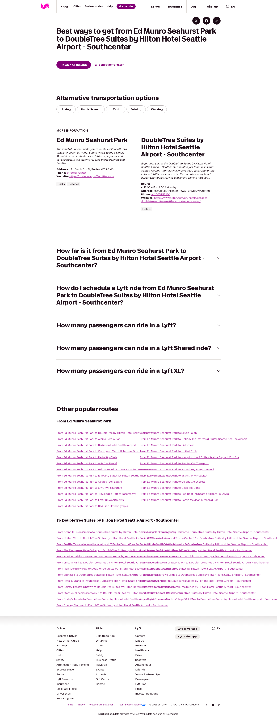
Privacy (81, 704)
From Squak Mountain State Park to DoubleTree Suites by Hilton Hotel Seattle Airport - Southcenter (202, 556)
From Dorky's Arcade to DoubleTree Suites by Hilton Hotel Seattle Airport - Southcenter (111, 599)
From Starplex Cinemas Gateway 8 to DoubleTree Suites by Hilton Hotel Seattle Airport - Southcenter (119, 593)
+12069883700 (76, 173)
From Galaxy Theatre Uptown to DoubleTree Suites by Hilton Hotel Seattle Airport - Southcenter (116, 587)
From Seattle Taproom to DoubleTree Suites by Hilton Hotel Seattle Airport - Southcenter (195, 587)
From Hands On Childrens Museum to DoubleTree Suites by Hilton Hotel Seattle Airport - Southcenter (204, 544)
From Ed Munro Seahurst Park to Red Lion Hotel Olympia (92, 506)
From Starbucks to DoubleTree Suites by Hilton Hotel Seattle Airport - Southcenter (191, 569)
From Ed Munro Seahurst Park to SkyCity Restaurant (89, 488)
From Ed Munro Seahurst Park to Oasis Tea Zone (170, 488)
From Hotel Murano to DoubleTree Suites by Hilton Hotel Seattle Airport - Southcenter (110, 581)
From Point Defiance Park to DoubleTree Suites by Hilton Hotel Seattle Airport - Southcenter (198, 593)
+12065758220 (160, 194)
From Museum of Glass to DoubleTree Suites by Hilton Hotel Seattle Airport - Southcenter (196, 550)
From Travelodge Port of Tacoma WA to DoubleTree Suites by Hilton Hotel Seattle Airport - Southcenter (204, 562)
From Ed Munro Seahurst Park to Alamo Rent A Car (88, 439)
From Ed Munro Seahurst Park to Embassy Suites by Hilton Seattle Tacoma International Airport (116, 475)
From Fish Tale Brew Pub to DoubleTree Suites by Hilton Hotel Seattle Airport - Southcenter (113, 569)
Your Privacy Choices (129, 704)
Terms (69, 704)
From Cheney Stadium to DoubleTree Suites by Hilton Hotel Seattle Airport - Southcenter (112, 605)
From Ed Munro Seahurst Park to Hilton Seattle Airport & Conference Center (104, 469)
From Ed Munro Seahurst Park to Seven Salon (168, 433)
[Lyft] (45, 6)
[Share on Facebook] (206, 21)
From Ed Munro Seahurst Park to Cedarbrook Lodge (89, 482)
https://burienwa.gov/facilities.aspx (91, 176)
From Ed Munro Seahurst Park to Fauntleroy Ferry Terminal (177, 469)
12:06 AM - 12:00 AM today (160, 187)
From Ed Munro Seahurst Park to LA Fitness (167, 445)
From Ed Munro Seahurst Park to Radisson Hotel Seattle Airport (96, 445)
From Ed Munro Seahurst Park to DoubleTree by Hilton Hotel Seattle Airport (103, 433)
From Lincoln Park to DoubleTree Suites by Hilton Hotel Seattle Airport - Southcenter (109, 562)
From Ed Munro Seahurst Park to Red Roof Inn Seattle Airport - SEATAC (184, 494)
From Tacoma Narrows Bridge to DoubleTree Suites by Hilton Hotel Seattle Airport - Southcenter (200, 575)
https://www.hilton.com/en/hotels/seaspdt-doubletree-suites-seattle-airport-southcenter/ (174, 199)
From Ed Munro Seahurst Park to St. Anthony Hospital (173, 475)
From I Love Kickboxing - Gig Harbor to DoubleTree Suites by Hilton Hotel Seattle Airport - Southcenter (204, 532)
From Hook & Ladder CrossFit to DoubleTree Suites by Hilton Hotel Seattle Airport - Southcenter (116, 556)
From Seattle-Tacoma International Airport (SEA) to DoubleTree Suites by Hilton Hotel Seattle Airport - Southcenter (128, 544)
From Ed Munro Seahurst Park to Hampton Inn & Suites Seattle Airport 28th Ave (189, 457)
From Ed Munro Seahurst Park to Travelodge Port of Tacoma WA (96, 494)
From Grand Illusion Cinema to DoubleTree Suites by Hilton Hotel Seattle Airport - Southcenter (115, 532)
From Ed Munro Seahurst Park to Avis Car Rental (86, 463)
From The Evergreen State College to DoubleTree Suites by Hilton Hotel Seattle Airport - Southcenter (119, 550)
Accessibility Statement (101, 704)
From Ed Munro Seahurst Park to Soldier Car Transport (174, 463)
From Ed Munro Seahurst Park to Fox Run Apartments (90, 500)
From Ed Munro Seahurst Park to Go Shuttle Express (172, 482)
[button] (138, 258)
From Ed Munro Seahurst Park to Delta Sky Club (86, 457)
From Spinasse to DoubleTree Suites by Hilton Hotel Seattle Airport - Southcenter (107, 575)
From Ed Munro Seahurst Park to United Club (168, 451)
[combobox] (230, 6)
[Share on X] (196, 21)
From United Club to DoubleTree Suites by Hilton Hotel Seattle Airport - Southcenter (109, 538)
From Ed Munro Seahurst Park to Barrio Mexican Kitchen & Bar (179, 500)
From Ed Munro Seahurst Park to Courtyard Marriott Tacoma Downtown (101, 451)
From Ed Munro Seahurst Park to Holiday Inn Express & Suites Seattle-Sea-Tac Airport (193, 439)
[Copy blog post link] (217, 21)
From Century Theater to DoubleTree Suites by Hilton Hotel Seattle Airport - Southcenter (195, 581)
